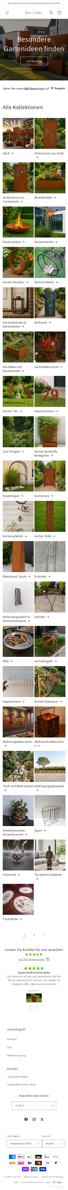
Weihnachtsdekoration (49, 744)
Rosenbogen (11, 496)
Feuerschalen (12, 242)
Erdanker (40, 576)
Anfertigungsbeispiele (49, 786)
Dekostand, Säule (14, 576)
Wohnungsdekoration (17, 742)
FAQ (9, 1047)
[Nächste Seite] (44, 935)
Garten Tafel (42, 536)
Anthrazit (40, 322)
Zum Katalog (34, 60)
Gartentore (42, 496)
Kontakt (12, 1039)
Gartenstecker (44, 242)
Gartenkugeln (43, 661)
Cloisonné (9, 875)
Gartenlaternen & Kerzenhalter (14, 324)
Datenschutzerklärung (52, 1177)
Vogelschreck (12, 701)
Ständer (39, 617)
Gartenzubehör (13, 536)
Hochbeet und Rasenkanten (12, 369)
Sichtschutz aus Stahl (49, 153)
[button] (7, 13)
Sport (38, 830)
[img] (34, 954)
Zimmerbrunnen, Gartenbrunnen (14, 832)
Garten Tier (10, 411)
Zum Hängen (11, 451)
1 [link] (24, 934)
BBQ (6, 661)
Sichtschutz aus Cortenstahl (13, 199)
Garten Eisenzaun (46, 701)
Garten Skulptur (13, 282)
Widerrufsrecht (31, 1177)
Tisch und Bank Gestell (18, 786)
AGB (16, 1182)
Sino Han (16, 1177)
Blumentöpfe (43, 197)
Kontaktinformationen (32, 1182)
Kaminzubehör (44, 282)
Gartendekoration (46, 367)
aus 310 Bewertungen (32, 959)
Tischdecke (10, 919)
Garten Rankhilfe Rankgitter (45, 453)
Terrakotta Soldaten (48, 875)
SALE (6, 153)
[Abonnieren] (52, 1105)
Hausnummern (44, 411)
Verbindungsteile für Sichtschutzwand (16, 619)
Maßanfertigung (16, 1055)
